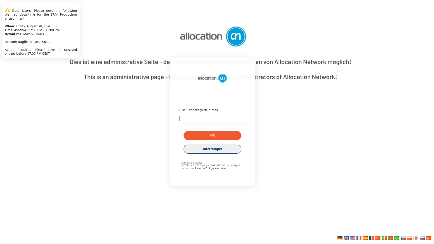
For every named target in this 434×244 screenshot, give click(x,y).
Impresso (200, 168)
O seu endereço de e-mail (198, 110)
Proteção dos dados (215, 168)
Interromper (212, 149)
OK (212, 135)
